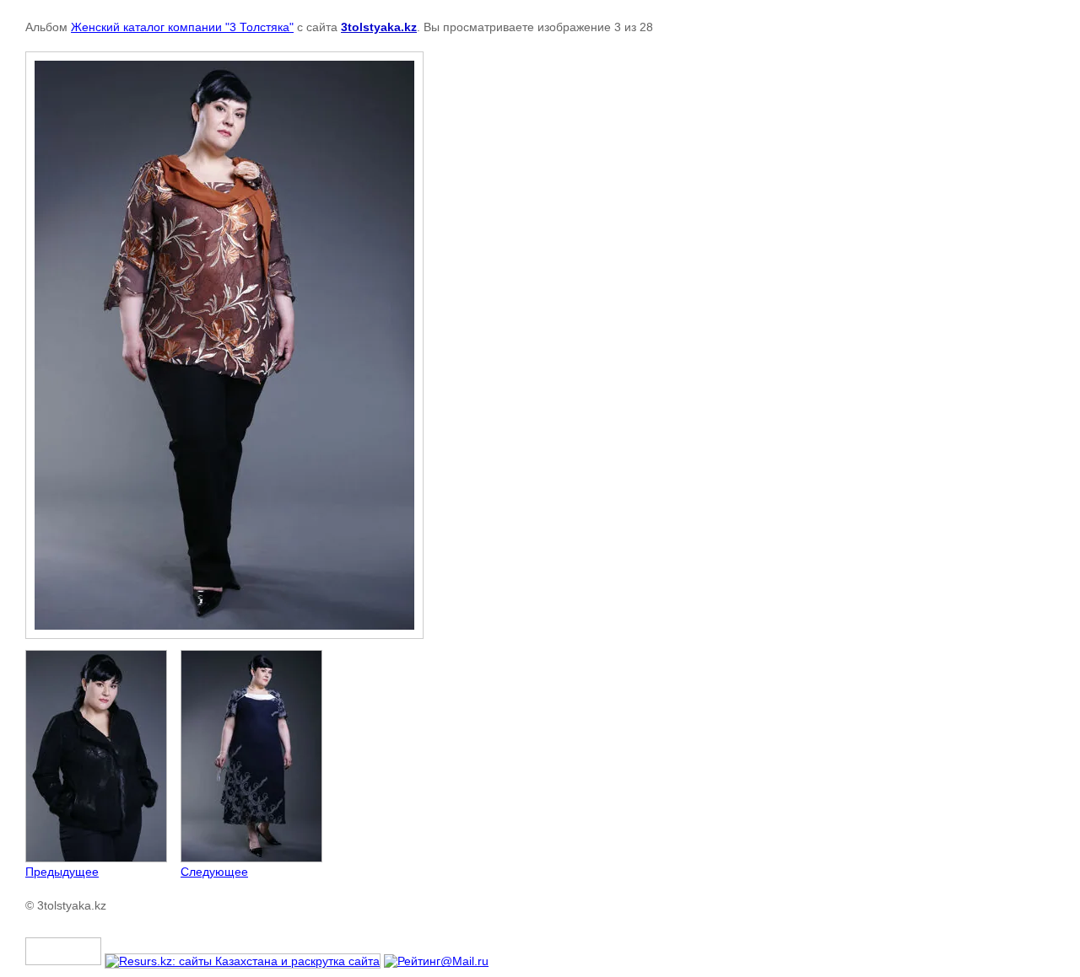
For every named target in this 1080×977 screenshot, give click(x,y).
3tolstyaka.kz (379, 27)
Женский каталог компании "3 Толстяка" (182, 27)
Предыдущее (62, 871)
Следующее (214, 871)
